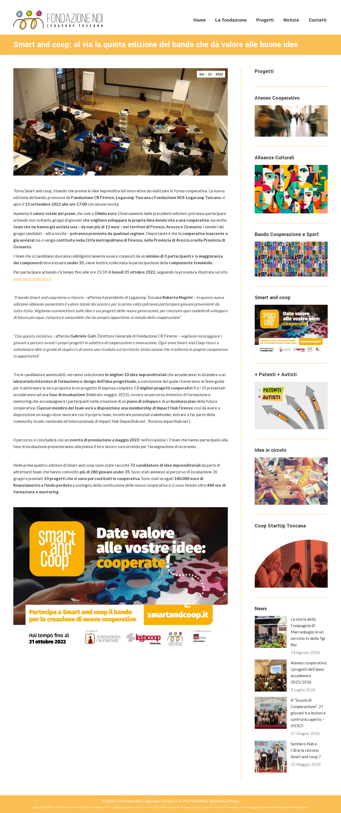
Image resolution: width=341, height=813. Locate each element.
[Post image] (271, 632)
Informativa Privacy (224, 801)
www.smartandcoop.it (32, 278)
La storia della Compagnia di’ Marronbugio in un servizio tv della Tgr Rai (308, 632)
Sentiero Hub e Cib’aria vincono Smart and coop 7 (306, 750)
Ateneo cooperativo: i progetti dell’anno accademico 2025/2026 (309, 672)
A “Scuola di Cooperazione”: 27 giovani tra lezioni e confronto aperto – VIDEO (308, 713)
